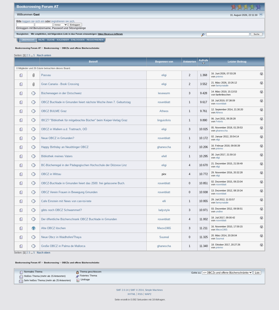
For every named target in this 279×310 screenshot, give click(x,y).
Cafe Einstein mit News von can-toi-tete (66, 201)
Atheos (164, 111)
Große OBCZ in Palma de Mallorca (63, 246)
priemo (219, 76)
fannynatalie (222, 85)
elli (164, 201)
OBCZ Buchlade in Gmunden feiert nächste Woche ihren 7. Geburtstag (86, 102)
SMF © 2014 (137, 290)
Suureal (164, 237)
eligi (164, 75)
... (32, 55)
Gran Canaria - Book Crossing (60, 84)
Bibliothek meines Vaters (57, 156)
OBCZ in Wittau (51, 174)
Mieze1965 (164, 228)
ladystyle (164, 210)
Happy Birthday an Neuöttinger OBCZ (64, 147)
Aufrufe (203, 60)
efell (164, 156)
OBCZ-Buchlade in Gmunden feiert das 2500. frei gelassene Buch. (83, 183)
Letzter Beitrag (237, 61)
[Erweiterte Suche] (203, 34)
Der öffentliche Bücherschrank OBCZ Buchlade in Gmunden (79, 219)
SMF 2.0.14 (122, 290)
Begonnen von (164, 61)
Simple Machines (154, 290)
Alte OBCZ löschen (53, 228)
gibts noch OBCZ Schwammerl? (61, 210)
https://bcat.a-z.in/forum (110, 34)
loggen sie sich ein (33, 21)
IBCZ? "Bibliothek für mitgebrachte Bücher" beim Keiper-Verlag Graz (84, 120)
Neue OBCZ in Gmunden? (57, 138)
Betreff (93, 61)
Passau (46, 75)
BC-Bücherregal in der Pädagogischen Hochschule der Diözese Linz (84, 165)
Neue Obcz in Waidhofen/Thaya (61, 237)
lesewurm (164, 93)
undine (219, 211)
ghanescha (222, 130)
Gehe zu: (196, 272)
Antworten (189, 61)
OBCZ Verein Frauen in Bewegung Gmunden (69, 192)
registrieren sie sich (62, 21)
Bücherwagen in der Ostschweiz (61, 93)
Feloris (219, 121)
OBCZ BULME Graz (54, 111)
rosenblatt (164, 102)
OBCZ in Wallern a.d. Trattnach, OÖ (64, 129)
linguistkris (164, 120)
